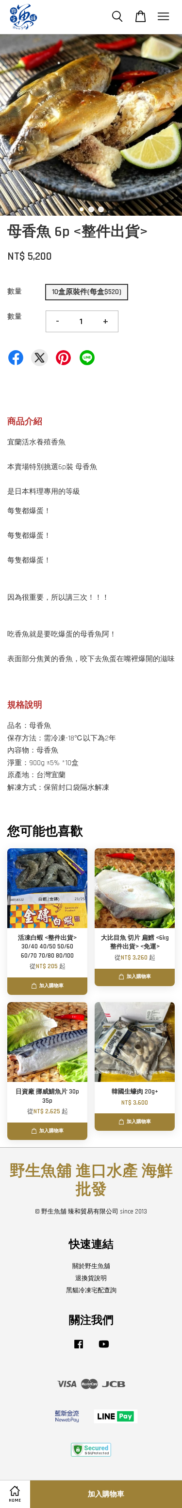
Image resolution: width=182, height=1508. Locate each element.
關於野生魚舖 (91, 1266)
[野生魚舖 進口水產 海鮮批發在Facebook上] (78, 1349)
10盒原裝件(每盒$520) (86, 291)
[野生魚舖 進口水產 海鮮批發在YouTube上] (104, 1349)
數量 (14, 291)
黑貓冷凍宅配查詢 (91, 1290)
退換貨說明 (91, 1278)
